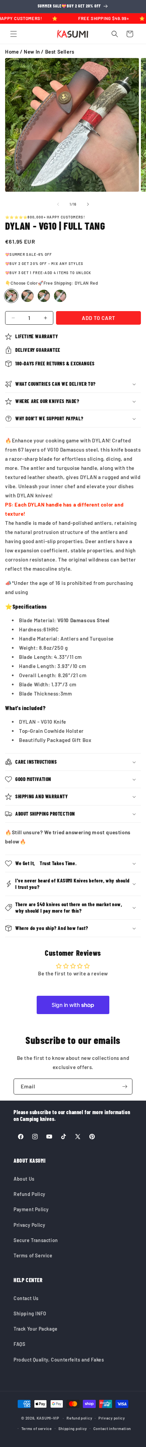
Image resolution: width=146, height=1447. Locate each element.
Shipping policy (72, 1428)
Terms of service (36, 1428)
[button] (13, 33)
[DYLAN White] (60, 296)
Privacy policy (111, 1418)
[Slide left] (58, 204)
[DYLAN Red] (11, 296)
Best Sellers (59, 52)
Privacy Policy (29, 1225)
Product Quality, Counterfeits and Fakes (59, 1360)
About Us (24, 1179)
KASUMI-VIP (48, 1418)
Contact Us (26, 1298)
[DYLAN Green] (27, 296)
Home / (14, 52)
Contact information (112, 1428)
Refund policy (79, 1418)
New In (32, 52)
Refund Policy (29, 1194)
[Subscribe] (124, 1086)
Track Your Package (36, 1329)
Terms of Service (33, 1255)
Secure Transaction (36, 1240)
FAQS (19, 1344)
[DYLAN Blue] (44, 296)
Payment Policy (31, 1209)
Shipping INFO (30, 1313)
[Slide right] (87, 204)
